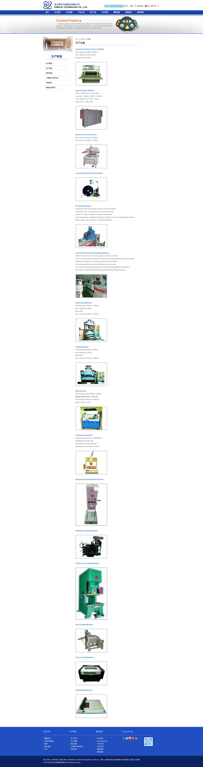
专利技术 (49, 83)
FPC (45, 749)
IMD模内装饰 (49, 741)
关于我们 (57, 12)
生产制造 (69, 12)
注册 (131, 6)
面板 (45, 744)
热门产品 (93, 12)
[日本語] (158, 6)
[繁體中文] (152, 6)
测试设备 (49, 73)
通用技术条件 (50, 87)
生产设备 (49, 68)
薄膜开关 (47, 738)
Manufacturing (102, 741)
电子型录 (105, 12)
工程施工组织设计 (52, 78)
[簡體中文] (146, 6)
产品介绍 (81, 12)
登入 (126, 6)
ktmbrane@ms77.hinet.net (90, 760)
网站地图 (140, 12)
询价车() (140, 6)
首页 (47, 12)
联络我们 (128, 12)
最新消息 (117, 12)
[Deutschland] (155, 6)
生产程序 (49, 63)
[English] (149, 6)
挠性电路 (47, 746)
